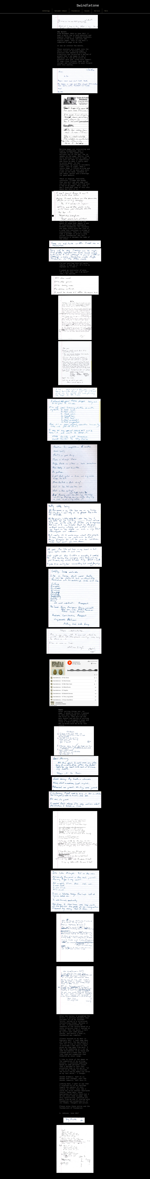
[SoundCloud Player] (74, 682)
